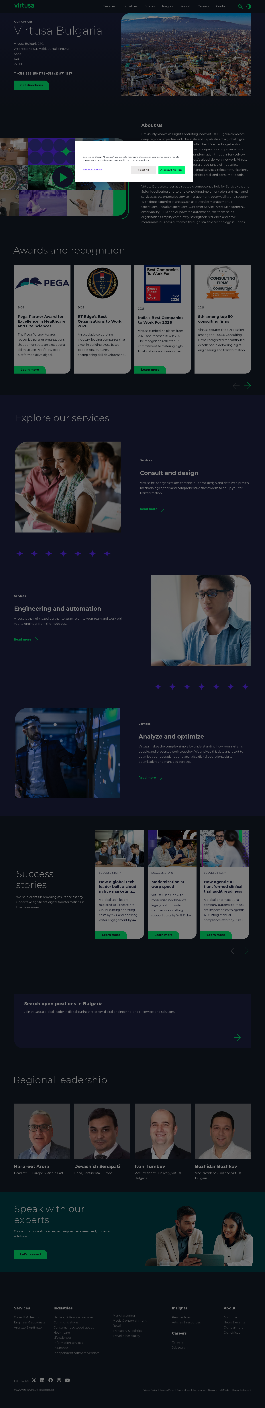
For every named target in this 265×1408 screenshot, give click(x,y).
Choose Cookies (92, 169)
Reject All (143, 170)
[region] (134, 161)
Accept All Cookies (171, 170)
